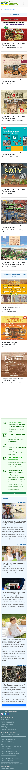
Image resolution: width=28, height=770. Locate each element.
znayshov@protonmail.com (7, 768)
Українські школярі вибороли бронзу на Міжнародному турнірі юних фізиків (13, 593)
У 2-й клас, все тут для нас (7, 721)
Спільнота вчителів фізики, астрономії (10, 734)
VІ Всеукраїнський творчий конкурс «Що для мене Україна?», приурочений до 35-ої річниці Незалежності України (14, 522)
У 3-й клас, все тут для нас (7, 722)
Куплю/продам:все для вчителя (8, 729)
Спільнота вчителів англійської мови (10, 753)
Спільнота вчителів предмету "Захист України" (12, 763)
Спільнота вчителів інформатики (9, 751)
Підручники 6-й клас (9, 9)
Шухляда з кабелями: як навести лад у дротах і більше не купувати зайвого (13, 684)
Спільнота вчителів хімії (6, 741)
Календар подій (14, 493)
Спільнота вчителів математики (8, 755)
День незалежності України (15, 422)
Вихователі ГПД (4, 728)
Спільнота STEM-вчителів (7, 760)
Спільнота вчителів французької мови (10, 762)
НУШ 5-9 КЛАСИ (4, 726)
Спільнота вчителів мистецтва (8, 756)
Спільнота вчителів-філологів (8, 739)
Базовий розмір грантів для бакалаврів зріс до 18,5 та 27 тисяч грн (13, 564)
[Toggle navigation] (25, 3)
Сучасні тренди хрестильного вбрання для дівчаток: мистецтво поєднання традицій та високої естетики (13, 641)
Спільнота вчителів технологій (8, 750)
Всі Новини (14, 705)
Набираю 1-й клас (5, 719)
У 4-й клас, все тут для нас (7, 724)
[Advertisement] (14, 403)
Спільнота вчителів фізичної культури (10, 758)
